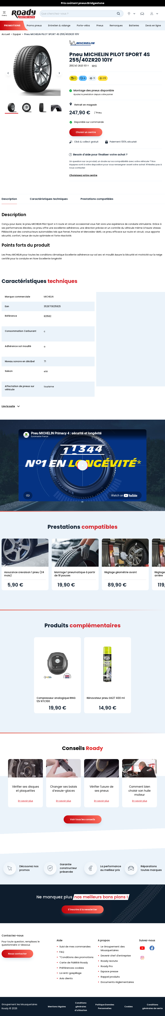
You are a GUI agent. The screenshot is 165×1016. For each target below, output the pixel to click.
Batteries (134, 25)
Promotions (12, 25)
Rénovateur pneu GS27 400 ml (106, 698)
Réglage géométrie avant (120, 572)
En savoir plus (25, 800)
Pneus (100, 25)
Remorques (116, 25)
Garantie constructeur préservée (68, 868)
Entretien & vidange (59, 25)
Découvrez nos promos (29, 868)
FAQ (61, 952)
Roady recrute (109, 961)
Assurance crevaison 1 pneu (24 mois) (24, 574)
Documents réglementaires (117, 982)
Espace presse (109, 971)
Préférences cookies (71, 968)
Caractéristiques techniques (49, 199)
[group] (11, 107)
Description (9, 199)
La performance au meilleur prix (110, 868)
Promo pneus (34, 25)
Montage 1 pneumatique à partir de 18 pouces (74, 574)
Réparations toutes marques (151, 868)
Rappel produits (110, 976)
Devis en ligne (153, 25)
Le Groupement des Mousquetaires (113, 948)
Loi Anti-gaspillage (70, 973)
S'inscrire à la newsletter (82, 909)
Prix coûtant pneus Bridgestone (82, 3)
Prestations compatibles (97, 199)
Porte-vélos (83, 25)
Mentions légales (57, 1006)
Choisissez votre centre (83, 175)
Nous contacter (17, 953)
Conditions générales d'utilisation (81, 1006)
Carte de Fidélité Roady (73, 962)
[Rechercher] (118, 13)
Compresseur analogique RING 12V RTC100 (56, 699)
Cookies (128, 1006)
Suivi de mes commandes (75, 946)
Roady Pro (107, 966)
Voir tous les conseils (82, 819)
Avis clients (66, 978)
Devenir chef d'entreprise (116, 955)
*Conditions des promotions (76, 957)
